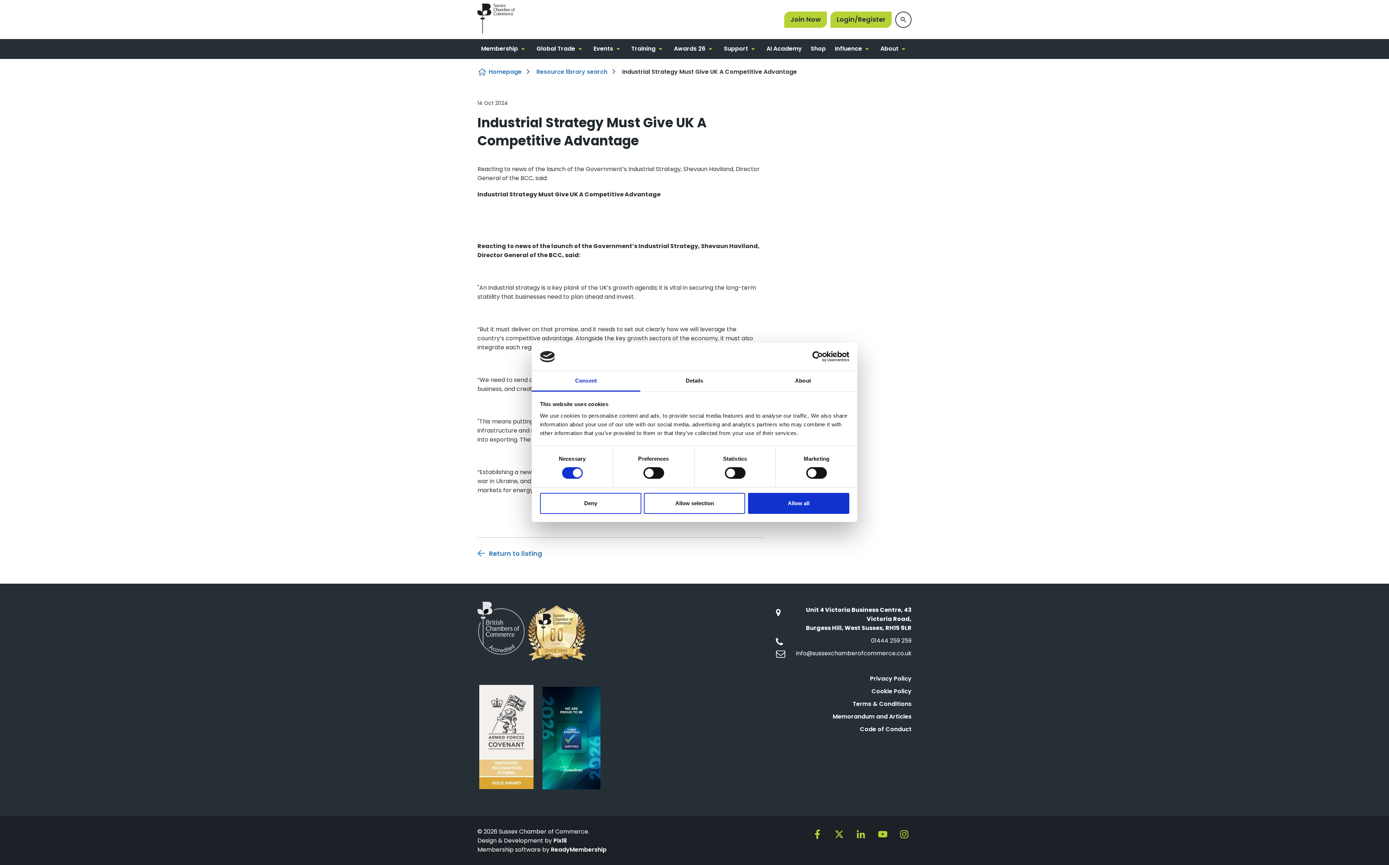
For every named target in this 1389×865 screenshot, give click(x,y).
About (889, 48)
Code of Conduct (886, 729)
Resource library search (571, 72)
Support (736, 48)
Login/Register (861, 19)
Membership (499, 48)
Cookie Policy (891, 691)
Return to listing (515, 553)
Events (603, 48)
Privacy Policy (891, 678)
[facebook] (817, 834)
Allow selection (694, 503)
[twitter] (839, 834)
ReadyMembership (579, 849)
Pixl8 (560, 840)
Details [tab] (695, 381)
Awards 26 (689, 48)
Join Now (805, 19)
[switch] (653, 473)
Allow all (799, 503)
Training (643, 48)
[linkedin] (861, 834)
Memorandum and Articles (872, 716)
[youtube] (882, 834)
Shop (818, 48)
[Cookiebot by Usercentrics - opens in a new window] (817, 356)
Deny (590, 503)
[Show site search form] (903, 20)
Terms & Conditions (882, 704)
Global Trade (555, 48)
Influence (848, 48)
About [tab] (803, 381)
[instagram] (904, 834)
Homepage (505, 72)
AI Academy (784, 48)
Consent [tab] (586, 381)
